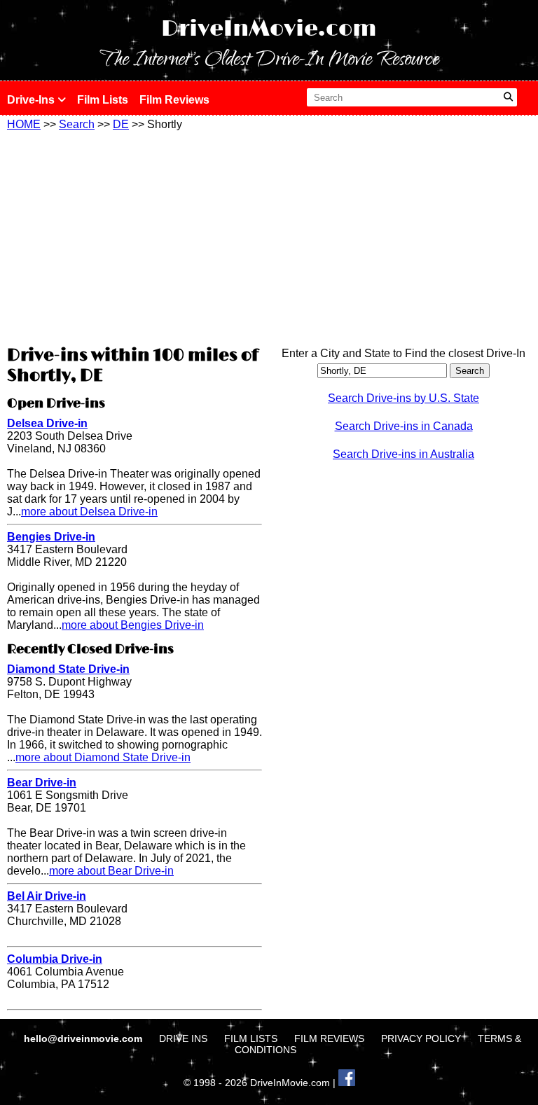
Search (77, 124)
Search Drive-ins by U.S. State (403, 398)
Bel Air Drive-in (46, 896)
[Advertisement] (134, 236)
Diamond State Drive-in (68, 669)
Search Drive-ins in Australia (403, 454)
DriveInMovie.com (269, 29)
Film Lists (102, 100)
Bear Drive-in (41, 782)
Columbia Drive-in (54, 959)
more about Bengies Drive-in (133, 625)
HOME (24, 124)
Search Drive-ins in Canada (404, 426)
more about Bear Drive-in (111, 871)
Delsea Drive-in (47, 423)
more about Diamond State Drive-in (103, 757)
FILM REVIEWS (329, 1038)
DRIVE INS (183, 1038)
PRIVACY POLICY (421, 1038)
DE (121, 124)
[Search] (508, 97)
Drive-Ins (32, 100)
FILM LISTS (250, 1038)
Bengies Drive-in (51, 537)
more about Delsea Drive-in (89, 511)
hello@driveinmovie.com (84, 1038)
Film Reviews (174, 100)
